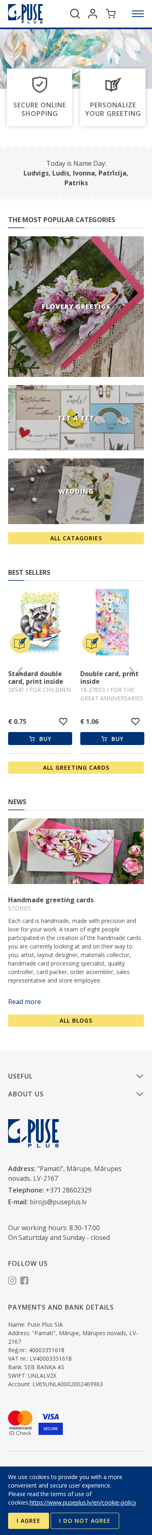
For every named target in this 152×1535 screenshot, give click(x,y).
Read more (24, 1001)
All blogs (76, 1020)
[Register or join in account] (93, 14)
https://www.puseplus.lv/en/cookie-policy (83, 1502)
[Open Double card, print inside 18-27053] (40, 623)
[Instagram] (12, 1281)
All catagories (76, 538)
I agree (29, 1520)
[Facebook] (24, 1281)
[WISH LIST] (63, 721)
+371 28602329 (69, 1190)
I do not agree (85, 1520)
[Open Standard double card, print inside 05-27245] (112, 623)
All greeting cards (76, 767)
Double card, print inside (37, 677)
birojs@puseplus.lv (58, 1201)
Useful (20, 1076)
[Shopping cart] (111, 14)
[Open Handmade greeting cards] (76, 851)
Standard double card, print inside (107, 677)
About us (26, 1094)
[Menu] (138, 13)
